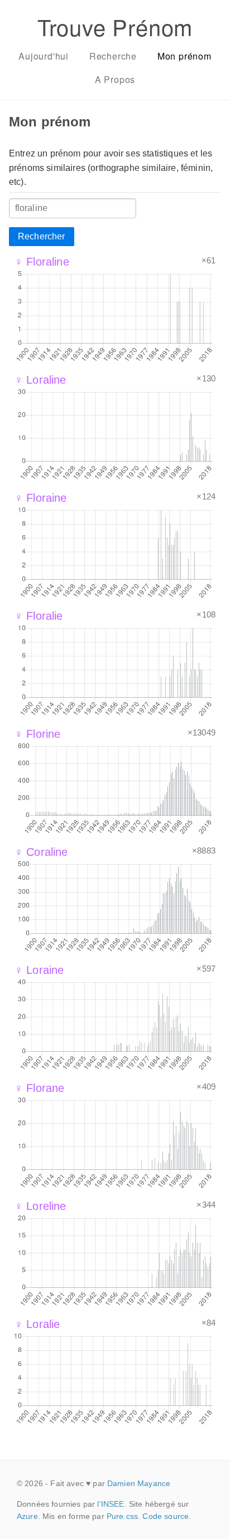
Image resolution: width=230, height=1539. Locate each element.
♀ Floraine (41, 498)
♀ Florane (39, 1088)
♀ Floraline (42, 262)
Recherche (113, 56)
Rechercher (41, 236)
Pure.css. (123, 1516)
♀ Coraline (41, 852)
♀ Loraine (39, 970)
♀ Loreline (40, 1206)
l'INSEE (110, 1503)
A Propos (115, 79)
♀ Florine (37, 734)
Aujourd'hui (43, 56)
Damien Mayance (138, 1483)
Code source (165, 1516)
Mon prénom (184, 56)
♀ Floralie (39, 616)
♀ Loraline (40, 380)
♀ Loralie (37, 1324)
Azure (27, 1516)
